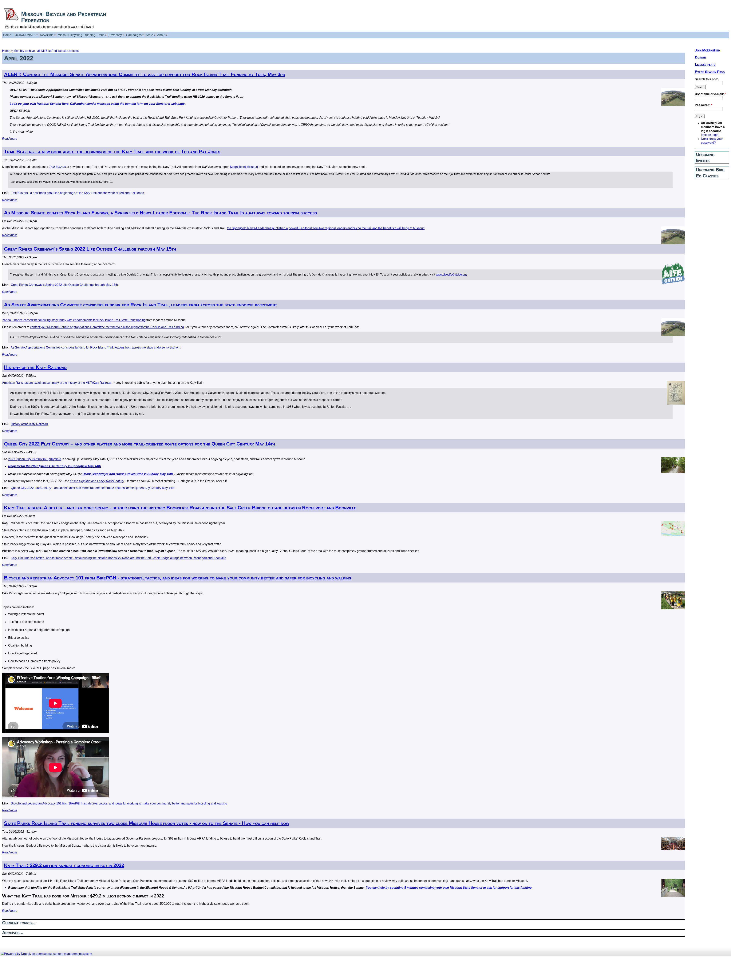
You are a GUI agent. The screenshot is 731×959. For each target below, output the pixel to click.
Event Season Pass (710, 72)
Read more (9, 138)
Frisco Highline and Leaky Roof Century (97, 481)
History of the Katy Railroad (35, 367)
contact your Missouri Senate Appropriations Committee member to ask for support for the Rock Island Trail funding (107, 327)
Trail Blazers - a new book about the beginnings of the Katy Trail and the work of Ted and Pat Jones (112, 151)
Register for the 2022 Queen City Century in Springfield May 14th (54, 466)
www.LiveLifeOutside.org (451, 274)
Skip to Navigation (721, 1)
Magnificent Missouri (244, 166)
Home (6, 50)
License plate (705, 64)
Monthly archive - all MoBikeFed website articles (46, 50)
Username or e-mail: (710, 94)
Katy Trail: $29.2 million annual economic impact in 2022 (64, 865)
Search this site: (706, 79)
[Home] (11, 20)
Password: (703, 105)
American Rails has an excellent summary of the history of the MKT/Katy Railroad (56, 382)
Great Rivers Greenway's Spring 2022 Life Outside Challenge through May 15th (90, 249)
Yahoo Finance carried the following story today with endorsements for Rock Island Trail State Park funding (74, 320)
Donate (700, 57)
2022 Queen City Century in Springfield (34, 459)
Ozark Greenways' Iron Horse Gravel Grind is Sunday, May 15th (127, 474)
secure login (710, 134)
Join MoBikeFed (707, 50)
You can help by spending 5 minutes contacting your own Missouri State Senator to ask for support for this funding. (449, 887)
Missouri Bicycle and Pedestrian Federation (63, 16)
